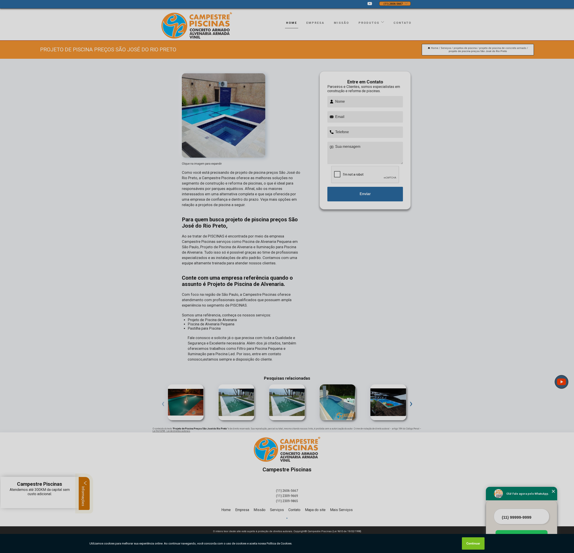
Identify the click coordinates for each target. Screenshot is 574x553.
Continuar (473, 543)
